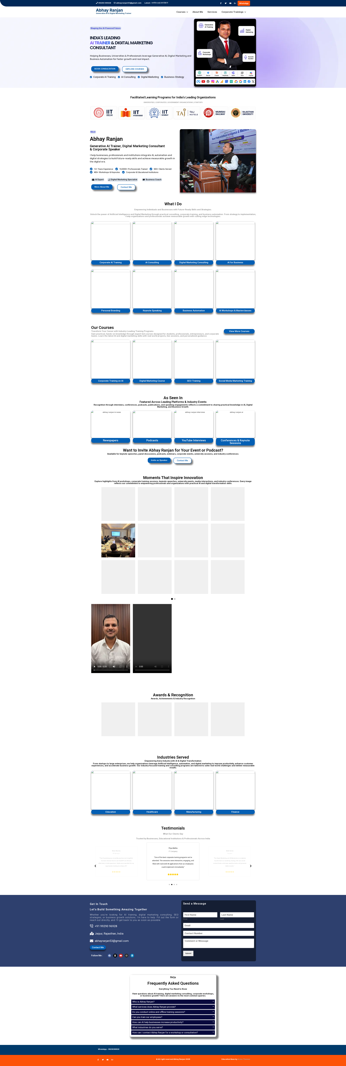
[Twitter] (225, 3)
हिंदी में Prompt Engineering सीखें (116, 6)
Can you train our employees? (147, 1017)
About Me (197, 13)
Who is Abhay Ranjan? (143, 1001)
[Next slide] (250, 866)
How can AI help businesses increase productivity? (157, 1022)
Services (212, 13)
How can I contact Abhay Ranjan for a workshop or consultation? (165, 1032)
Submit (188, 953)
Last (222, 919)
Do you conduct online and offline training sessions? (158, 1012)
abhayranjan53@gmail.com (128, 3)
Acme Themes (244, 1059)
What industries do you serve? (147, 1027)
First (185, 919)
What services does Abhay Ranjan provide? (154, 1006)
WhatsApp (243, 3)
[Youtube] (230, 3)
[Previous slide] (95, 866)
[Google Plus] (235, 3)
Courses (180, 13)
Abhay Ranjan (109, 12)
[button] (110, 262)
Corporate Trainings (232, 13)
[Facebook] (221, 3)
